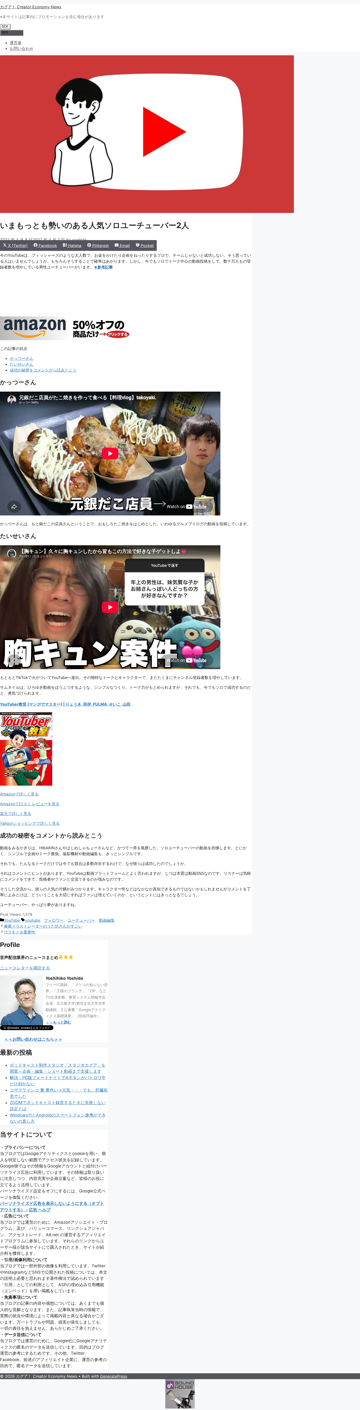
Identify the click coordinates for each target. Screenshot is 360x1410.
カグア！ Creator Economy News (30, 6)
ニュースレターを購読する (25, 968)
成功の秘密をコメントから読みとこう (43, 370)
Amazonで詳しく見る (19, 794)
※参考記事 (103, 267)
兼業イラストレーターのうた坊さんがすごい (43, 926)
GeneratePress (113, 1376)
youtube (32, 920)
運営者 (16, 42)
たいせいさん (21, 364)
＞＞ (58, 1022)
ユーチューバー (81, 920)
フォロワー (54, 920)
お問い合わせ (21, 48)
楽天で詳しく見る (15, 813)
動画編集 (107, 920)
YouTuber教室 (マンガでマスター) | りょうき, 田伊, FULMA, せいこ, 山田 (65, 704)
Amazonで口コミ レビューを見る (30, 803)
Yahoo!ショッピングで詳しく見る (30, 823)
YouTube (12, 920)
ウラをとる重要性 (19, 932)
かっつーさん (21, 358)
